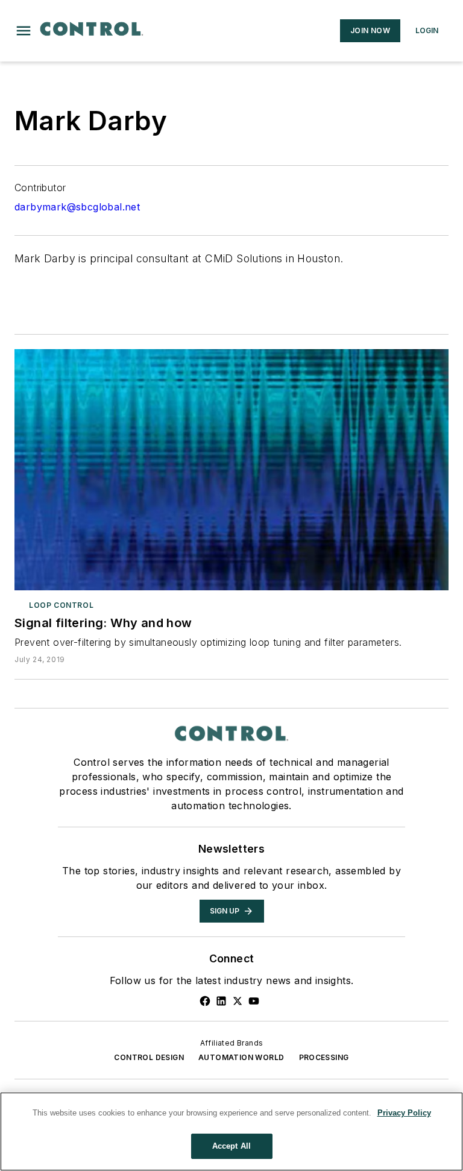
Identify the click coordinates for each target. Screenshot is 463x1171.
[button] (23, 31)
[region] (231, 1131)
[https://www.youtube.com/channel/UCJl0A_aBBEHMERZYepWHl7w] (254, 1001)
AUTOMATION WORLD (241, 1057)
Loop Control (61, 605)
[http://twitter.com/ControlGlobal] (238, 1001)
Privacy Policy (404, 1112)
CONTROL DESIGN (149, 1057)
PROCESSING (324, 1057)
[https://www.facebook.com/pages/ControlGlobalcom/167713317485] (205, 1001)
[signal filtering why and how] (231, 469)
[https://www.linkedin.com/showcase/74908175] (221, 1001)
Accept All (231, 1145)
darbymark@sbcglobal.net (77, 207)
